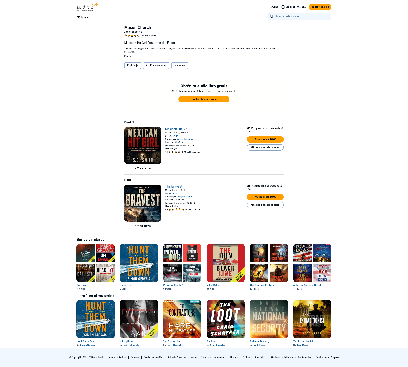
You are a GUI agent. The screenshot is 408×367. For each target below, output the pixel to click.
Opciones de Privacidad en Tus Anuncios (291, 357)
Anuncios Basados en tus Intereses (208, 357)
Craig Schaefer (217, 345)
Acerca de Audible (117, 357)
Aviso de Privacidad (177, 357)
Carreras (135, 357)
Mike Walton (213, 285)
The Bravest (173, 187)
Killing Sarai (126, 341)
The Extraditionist (303, 341)
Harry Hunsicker (175, 345)
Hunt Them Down (86, 341)
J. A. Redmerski (131, 345)
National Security (260, 341)
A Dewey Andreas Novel (307, 285)
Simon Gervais (87, 345)
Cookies (246, 357)
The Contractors (172, 341)
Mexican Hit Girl (176, 129)
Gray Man (81, 285)
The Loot (211, 341)
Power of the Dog (173, 285)
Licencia (234, 357)
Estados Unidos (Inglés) (327, 357)
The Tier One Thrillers (262, 285)
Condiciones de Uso (153, 357)
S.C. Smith (173, 136)
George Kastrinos (185, 139)
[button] (128, 56)
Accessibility (261, 357)
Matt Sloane (259, 345)
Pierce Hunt (126, 285)
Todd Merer (302, 345)
